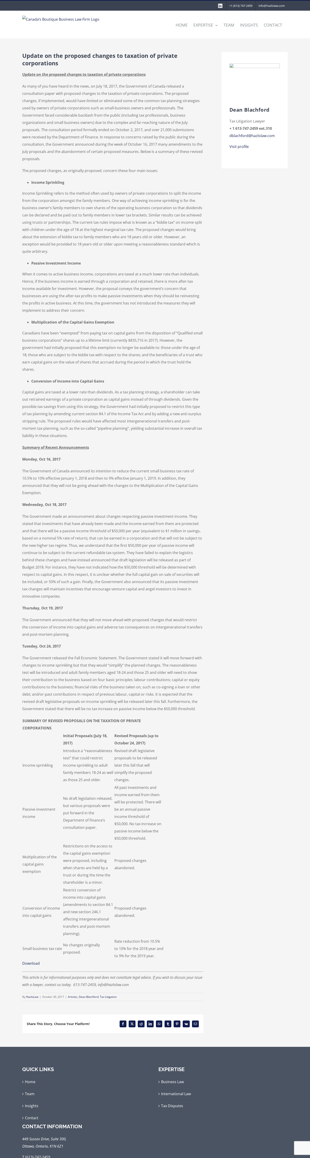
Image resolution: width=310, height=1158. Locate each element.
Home (30, 1081)
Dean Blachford (88, 997)
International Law (176, 1093)
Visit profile (239, 146)
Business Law (172, 1081)
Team (29, 1093)
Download (31, 963)
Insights (31, 1105)
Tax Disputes (172, 1105)
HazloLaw (32, 997)
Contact (31, 1117)
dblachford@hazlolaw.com (252, 135)
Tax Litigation (108, 997)
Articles (72, 997)
